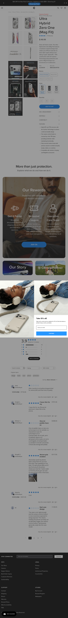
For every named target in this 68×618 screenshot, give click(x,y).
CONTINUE (51, 333)
